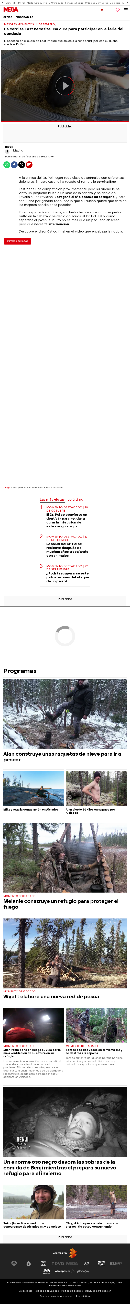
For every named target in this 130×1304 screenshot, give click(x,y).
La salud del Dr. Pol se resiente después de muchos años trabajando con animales (67, 550)
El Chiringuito (56, 3)
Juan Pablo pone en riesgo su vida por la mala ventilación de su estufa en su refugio (32, 1053)
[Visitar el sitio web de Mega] (72, 1263)
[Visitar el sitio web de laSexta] (29, 1263)
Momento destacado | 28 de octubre (67, 509)
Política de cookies (72, 1291)
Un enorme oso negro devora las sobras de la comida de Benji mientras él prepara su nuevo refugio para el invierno (59, 1167)
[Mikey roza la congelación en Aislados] (33, 788)
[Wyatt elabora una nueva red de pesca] (65, 953)
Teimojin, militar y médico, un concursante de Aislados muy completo (32, 1225)
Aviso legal (25, 1291)
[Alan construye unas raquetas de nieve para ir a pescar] (65, 714)
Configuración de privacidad (56, 1296)
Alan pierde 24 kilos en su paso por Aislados (90, 811)
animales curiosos (17, 241)
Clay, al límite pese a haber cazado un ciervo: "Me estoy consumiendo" (92, 1225)
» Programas (18, 487)
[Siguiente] (127, 3)
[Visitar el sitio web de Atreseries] (87, 1263)
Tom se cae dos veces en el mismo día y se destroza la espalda (94, 1051)
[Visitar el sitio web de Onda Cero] (101, 1263)
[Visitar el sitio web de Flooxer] (83, 1271)
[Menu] (126, 10)
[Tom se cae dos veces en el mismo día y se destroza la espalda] (96, 1025)
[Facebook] (7, 151)
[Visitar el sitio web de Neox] (43, 1263)
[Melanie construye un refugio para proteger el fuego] (65, 858)
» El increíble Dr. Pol (38, 487)
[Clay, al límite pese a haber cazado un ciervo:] (96, 1202)
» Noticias (57, 487)
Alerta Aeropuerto (37, 3)
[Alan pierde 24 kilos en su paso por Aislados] (96, 788)
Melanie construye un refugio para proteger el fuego (60, 904)
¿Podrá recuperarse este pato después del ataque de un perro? (67, 577)
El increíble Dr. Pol (15, 3)
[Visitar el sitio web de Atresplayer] (65, 1271)
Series (7, 17)
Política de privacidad (46, 1291)
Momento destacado (19, 896)
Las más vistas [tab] (52, 499)
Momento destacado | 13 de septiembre (67, 538)
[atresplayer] (118, 10)
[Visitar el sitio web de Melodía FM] (47, 1271)
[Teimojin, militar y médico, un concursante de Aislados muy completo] (33, 1202)
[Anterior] (2, 3)
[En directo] (102, 10)
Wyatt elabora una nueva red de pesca (51, 996)
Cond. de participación (98, 1291)
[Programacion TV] (110, 10)
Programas (24, 17)
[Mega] (17, 9)
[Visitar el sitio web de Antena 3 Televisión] (14, 1263)
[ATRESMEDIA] (65, 1253)
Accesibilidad (83, 1296)
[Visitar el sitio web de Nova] (58, 1263)
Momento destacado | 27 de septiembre (67, 568)
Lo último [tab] (75, 499)
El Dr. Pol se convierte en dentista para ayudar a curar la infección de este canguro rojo (66, 520)
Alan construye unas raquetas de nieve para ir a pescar (62, 757)
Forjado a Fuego (74, 3)
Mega (6, 487)
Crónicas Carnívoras (96, 3)
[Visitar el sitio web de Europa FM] (116, 1263)
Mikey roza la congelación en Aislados (30, 809)
